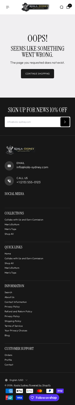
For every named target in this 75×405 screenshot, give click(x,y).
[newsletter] (65, 122)
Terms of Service (13, 325)
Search (8, 292)
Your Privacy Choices (16, 330)
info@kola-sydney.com (32, 167)
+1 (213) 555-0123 (29, 182)
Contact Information (16, 301)
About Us (9, 297)
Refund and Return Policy (18, 311)
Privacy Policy (12, 306)
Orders (8, 355)
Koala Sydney (21, 385)
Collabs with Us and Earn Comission (24, 219)
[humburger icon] (8, 7)
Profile (8, 359)
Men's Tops (10, 229)
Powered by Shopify (40, 385)
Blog (7, 335)
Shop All (9, 233)
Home (8, 253)
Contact (9, 364)
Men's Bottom (12, 224)
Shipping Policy (13, 321)
